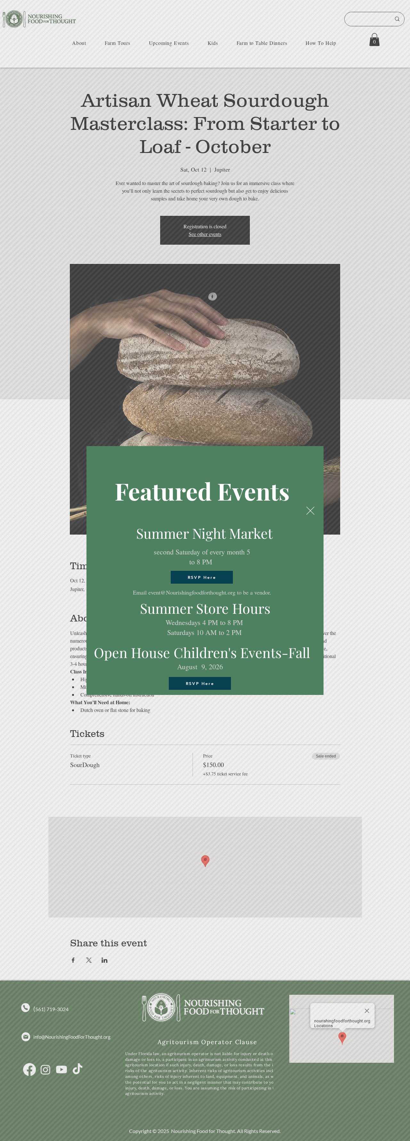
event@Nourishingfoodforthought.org (191, 592)
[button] (310, 511)
